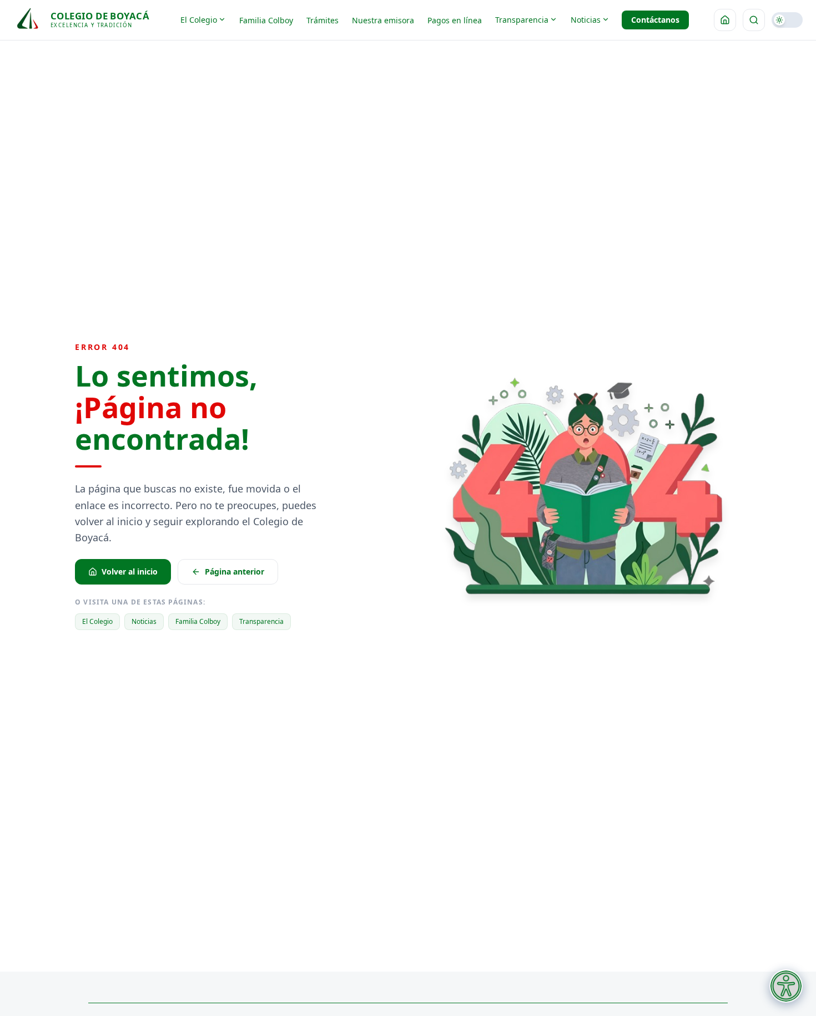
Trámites (322, 20)
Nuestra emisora (383, 20)
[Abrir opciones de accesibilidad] (786, 986)
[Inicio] (725, 20)
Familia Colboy (266, 20)
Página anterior (234, 571)
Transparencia (521, 19)
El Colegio (198, 19)
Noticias (586, 19)
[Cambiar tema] (787, 20)
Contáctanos (655, 19)
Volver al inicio (130, 571)
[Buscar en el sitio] (754, 20)
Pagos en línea (454, 20)
